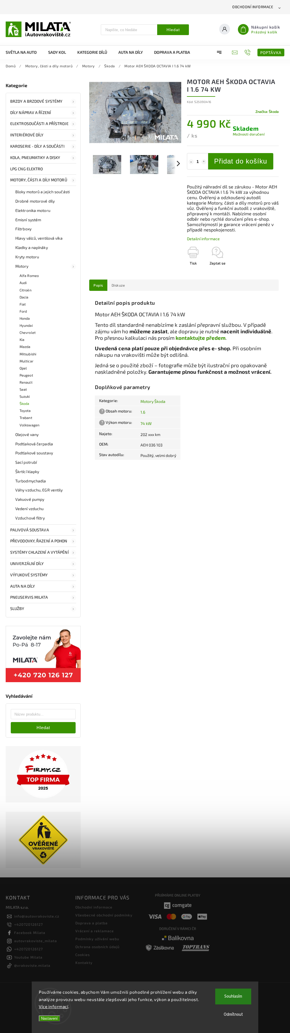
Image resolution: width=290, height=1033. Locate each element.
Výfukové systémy (29, 574)
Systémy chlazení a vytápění (39, 552)
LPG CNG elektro (26, 168)
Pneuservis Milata (29, 597)
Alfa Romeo (29, 275)
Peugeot (26, 375)
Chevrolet (28, 332)
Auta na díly (22, 586)
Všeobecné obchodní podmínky (104, 915)
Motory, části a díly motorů (38, 179)
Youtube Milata (28, 957)
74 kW (146, 423)
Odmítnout (233, 1014)
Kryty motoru (27, 256)
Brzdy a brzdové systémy (36, 101)
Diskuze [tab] (118, 285)
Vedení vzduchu (29, 508)
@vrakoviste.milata (32, 965)
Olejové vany (27, 434)
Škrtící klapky (27, 471)
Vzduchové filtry (30, 518)
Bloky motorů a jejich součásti (42, 191)
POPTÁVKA (271, 52)
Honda (25, 318)
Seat (23, 389)
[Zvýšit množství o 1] (203, 161)
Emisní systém (28, 219)
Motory (22, 266)
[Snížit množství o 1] (191, 161)
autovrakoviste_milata (35, 940)
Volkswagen (29, 425)
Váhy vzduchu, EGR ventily (39, 489)
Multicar (26, 361)
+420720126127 (28, 924)
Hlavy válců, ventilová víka (39, 238)
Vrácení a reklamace (94, 931)
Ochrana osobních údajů (97, 946)
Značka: (267, 111)
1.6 (142, 412)
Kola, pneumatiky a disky (35, 157)
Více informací (53, 1006)
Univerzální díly (27, 563)
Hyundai (26, 325)
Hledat (173, 29)
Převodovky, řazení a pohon (38, 540)
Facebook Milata (29, 932)
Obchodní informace (252, 7)
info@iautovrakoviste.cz (36, 916)
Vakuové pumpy (29, 499)
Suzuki (25, 396)
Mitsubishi (28, 354)
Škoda (24, 403)
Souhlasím (233, 996)
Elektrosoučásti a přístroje (39, 123)
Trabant (26, 417)
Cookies (82, 954)
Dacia (24, 297)
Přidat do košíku (240, 161)
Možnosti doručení (249, 134)
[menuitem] (24, 52)
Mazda (25, 346)
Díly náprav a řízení (30, 112)
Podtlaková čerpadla (34, 443)
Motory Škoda (152, 401)
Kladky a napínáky (31, 247)
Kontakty (84, 962)
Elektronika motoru (32, 210)
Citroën (25, 290)
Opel (23, 368)
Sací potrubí (26, 462)
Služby (17, 608)
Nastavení (49, 1018)
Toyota (25, 410)
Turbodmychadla (30, 480)
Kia (22, 339)
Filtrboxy (23, 228)
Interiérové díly (27, 134)
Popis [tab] (98, 285)
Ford (23, 311)
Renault (26, 382)
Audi (23, 282)
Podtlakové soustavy (34, 452)
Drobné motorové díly (35, 201)
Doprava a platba (91, 923)
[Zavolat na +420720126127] (248, 52)
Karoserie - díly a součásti (37, 146)
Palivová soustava (29, 529)
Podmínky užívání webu (97, 939)
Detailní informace (203, 238)
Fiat (23, 304)
